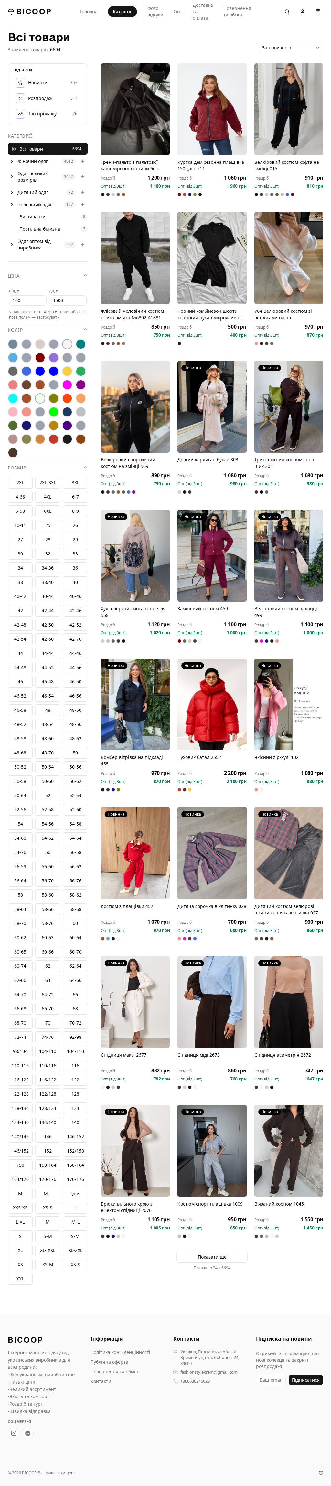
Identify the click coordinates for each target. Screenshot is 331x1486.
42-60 (48, 639)
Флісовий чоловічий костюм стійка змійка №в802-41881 (132, 314)
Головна (89, 11)
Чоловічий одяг (34, 204)
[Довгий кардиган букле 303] (211, 407)
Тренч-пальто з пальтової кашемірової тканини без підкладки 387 (129, 165)
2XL (20, 483)
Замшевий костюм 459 (202, 609)
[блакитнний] (26, 358)
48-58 (20, 738)
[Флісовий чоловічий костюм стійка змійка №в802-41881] (135, 258)
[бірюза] (81, 344)
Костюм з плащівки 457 (127, 906)
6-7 (75, 497)
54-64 (75, 838)
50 (75, 753)
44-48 (20, 667)
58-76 (48, 923)
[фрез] (13, 439)
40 (75, 582)
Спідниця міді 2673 (198, 1055)
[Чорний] (67, 439)
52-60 (75, 809)
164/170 (20, 1179)
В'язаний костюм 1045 (279, 1204)
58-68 (75, 909)
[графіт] (13, 371)
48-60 (48, 738)
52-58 (48, 809)
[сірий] (81, 412)
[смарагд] (13, 425)
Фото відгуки (155, 11)
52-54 (75, 795)
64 (47, 980)
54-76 (20, 852)
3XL (75, 483)
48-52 (20, 724)
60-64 (75, 937)
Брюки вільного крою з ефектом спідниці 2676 (127, 1207)
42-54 (20, 639)
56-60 (48, 866)
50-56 (75, 767)
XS (20, 1264)
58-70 (20, 923)
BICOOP (34, 11)
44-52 (48, 667)
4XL (47, 497)
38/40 (48, 582)
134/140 (47, 1122)
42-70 (75, 639)
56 (47, 852)
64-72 (48, 994)
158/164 (75, 1165)
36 (75, 568)
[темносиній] (26, 425)
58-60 (48, 895)
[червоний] (53, 439)
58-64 (20, 909)
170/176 (75, 1179)
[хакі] (26, 439)
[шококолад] (81, 439)
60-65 (20, 952)
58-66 (48, 909)
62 (47, 966)
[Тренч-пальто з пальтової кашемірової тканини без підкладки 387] (135, 109)
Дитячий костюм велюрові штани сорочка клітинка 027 (286, 909)
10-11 (20, 525)
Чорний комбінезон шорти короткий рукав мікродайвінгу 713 (211, 314)
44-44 (48, 653)
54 (20, 824)
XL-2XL (75, 1250)
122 (75, 1080)
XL (20, 1250)
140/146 (20, 1136)
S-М (48, 1236)
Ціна (14, 276)
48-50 (75, 710)
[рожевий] (26, 412)
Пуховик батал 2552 (199, 757)
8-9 (75, 511)
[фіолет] (67, 425)
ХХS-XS (20, 1208)
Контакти (101, 1381)
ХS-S (47, 1208)
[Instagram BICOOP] (13, 1433)
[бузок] (53, 358)
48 (47, 710)
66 (75, 994)
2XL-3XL (47, 483)
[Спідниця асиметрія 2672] (288, 1002)
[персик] (81, 398)
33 (75, 554)
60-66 (48, 952)
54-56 (48, 824)
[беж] (40, 344)
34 (20, 568)
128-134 (20, 1108)
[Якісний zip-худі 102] (288, 704)
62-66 (20, 980)
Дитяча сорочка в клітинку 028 (211, 906)
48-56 (75, 724)
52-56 (20, 809)
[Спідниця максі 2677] (135, 1002)
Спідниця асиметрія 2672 (282, 1055)
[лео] (53, 385)
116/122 (47, 1080)
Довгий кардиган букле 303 (207, 460)
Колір (15, 330)
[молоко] (40, 398)
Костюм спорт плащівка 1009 (210, 1204)
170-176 (47, 1179)
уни (75, 1193)
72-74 (20, 1037)
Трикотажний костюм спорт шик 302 (285, 463)
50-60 (48, 781)
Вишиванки (32, 217)
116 (75, 1065)
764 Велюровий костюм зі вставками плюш (283, 314)
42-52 (75, 625)
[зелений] (81, 371)
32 (47, 554)
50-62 (75, 781)
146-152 (75, 1136)
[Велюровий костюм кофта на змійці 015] (288, 109)
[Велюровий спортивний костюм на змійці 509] (135, 407)
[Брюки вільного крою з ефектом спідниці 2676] (135, 1150)
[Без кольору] (53, 344)
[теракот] (40, 425)
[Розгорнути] (12, 161)
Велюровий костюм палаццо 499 (286, 612)
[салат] (53, 412)
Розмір (17, 468)
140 (75, 1122)
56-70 (48, 881)
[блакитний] (13, 358)
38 (20, 582)
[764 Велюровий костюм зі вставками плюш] (288, 258)
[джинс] (26, 371)
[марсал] (81, 385)
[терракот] (53, 425)
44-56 (75, 667)
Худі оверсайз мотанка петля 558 (133, 612)
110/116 (47, 1065)
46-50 (75, 682)
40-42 (20, 596)
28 (47, 539)
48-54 (48, 724)
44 (20, 653)
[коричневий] (26, 385)
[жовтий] (67, 371)
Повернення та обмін (237, 11)
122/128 (47, 1094)
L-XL (20, 1222)
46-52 (20, 696)
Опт (178, 11)
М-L (48, 1193)
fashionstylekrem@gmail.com (209, 1372)
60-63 (48, 937)
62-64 (75, 966)
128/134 (47, 1108)
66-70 (48, 1009)
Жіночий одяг (32, 161)
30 (20, 554)
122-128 (20, 1094)
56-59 (20, 866)
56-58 (75, 852)
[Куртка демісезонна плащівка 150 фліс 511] (211, 109)
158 (20, 1165)
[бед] (26, 344)
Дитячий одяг (32, 192)
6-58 (20, 511)
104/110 (75, 1051)
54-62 (48, 838)
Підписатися (306, 1380)
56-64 (20, 881)
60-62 (20, 937)
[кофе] (40, 385)
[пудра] (13, 412)
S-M (75, 1236)
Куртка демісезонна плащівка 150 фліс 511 (210, 165)
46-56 (75, 696)
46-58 (20, 710)
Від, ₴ (14, 291)
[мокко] (26, 398)
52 (47, 795)
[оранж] (67, 398)
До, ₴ (53, 291)
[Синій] (67, 412)
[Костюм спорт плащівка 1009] (211, 1150)
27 (20, 539)
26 (75, 525)
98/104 (20, 1051)
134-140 (20, 1122)
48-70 (48, 753)
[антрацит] (13, 344)
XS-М (47, 1264)
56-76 (75, 881)
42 (20, 610)
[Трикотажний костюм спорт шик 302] (288, 407)
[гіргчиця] (67, 358)
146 (48, 1136)
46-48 (48, 682)
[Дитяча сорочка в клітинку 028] (211, 853)
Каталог (122, 11)
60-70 (75, 952)
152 (48, 1151)
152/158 (75, 1151)
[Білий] (67, 344)
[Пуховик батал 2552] (211, 704)
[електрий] (40, 371)
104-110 (47, 1051)
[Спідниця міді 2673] (211, 1002)
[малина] (67, 385)
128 (75, 1094)
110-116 (20, 1065)
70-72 (75, 1023)
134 (75, 1108)
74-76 (48, 1037)
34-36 (48, 568)
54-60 (20, 838)
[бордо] (40, 358)
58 (20, 895)
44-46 (75, 653)
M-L (75, 1222)
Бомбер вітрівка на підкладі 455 (132, 760)
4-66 (20, 497)
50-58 (20, 781)
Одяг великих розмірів (32, 176)
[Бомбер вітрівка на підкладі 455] (135, 704)
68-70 (20, 1023)
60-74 (20, 966)
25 (47, 525)
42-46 (75, 610)
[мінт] (13, 398)
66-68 (20, 1009)
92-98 (75, 1037)
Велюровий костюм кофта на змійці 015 (286, 165)
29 (75, 539)
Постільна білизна (39, 229)
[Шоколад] (13, 453)
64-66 (75, 980)
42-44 (48, 610)
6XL (47, 511)
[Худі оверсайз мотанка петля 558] (135, 555)
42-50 (48, 625)
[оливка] (53, 398)
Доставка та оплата (203, 11)
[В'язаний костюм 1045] (288, 1150)
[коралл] (13, 385)
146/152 (20, 1151)
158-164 (47, 1165)
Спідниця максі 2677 (123, 1055)
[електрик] (53, 371)
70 (47, 1023)
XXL (20, 1279)
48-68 (20, 753)
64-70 (20, 994)
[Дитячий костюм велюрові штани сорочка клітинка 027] (288, 853)
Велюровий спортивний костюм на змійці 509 (128, 463)
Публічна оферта (109, 1362)
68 (75, 1009)
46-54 (48, 696)
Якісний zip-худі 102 (276, 757)
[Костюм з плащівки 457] (135, 853)
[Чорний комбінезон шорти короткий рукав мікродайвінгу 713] (211, 258)
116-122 (20, 1080)
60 (75, 923)
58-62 (75, 895)
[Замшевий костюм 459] (211, 555)
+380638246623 (195, 1381)
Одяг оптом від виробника (34, 244)
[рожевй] (40, 412)
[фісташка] (81, 425)
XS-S (75, 1264)
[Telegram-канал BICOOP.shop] (28, 1433)
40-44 (48, 596)
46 (20, 682)
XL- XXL (47, 1250)
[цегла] (40, 439)
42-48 (20, 625)
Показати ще (212, 1257)
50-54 (48, 767)
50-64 (20, 795)
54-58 (75, 824)
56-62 (75, 866)
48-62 (75, 738)
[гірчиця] (81, 358)
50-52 (20, 767)
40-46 (75, 596)
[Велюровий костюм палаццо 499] (288, 555)
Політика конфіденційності (120, 1352)
